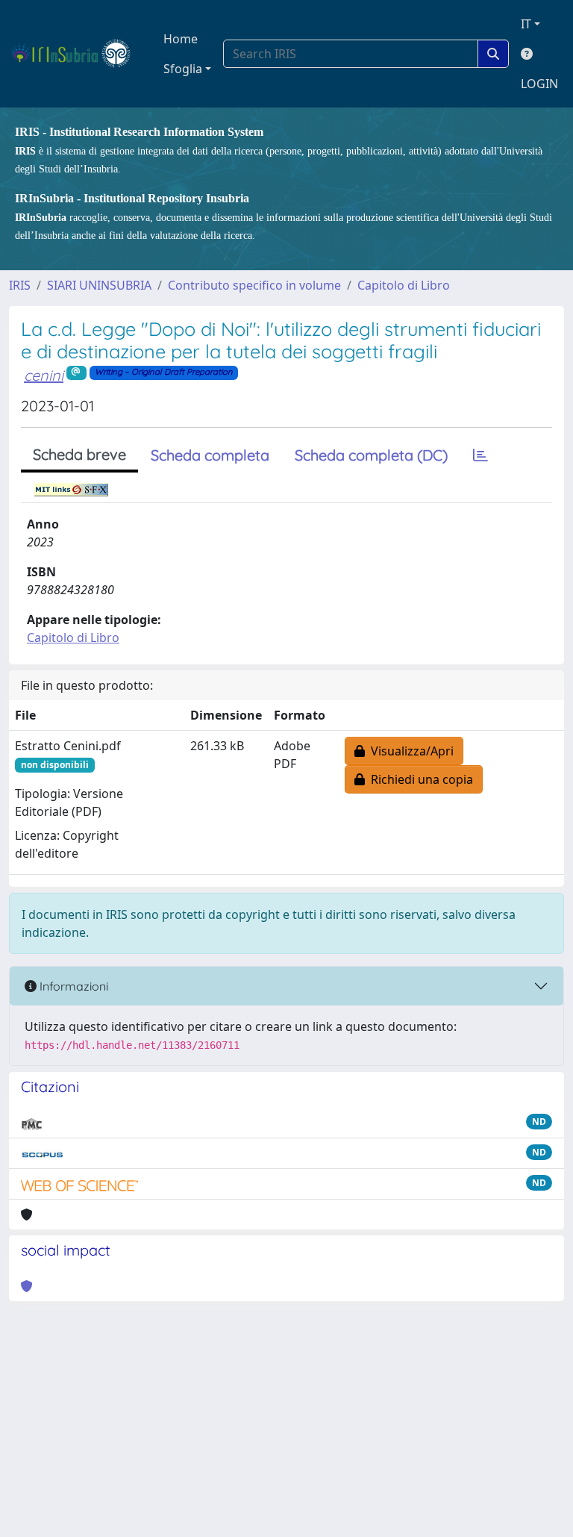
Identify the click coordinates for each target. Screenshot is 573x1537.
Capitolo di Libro (403, 285)
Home (180, 39)
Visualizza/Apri (409, 751)
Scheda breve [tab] (79, 454)
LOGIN (539, 83)
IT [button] (526, 24)
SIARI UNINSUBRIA (99, 285)
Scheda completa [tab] (210, 455)
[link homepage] (77, 54)
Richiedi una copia (419, 779)
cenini (43, 375)
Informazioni (72, 986)
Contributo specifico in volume (254, 285)
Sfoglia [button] (182, 68)
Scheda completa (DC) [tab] (371, 455)
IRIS (20, 285)
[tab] (480, 455)
